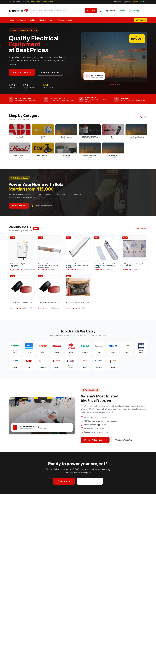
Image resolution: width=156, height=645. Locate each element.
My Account (127, 2)
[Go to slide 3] (115, 84)
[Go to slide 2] (112, 84)
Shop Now (62, 481)
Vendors (135, 2)
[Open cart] (101, 10)
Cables (32, 20)
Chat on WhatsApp (124, 440)
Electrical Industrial (65, 20)
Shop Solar (17, 205)
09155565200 (48, 2)
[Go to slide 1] (109, 84)
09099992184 (36, 2)
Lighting (43, 20)
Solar (52, 20)
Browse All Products (93, 440)
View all (142, 117)
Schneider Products (50, 72)
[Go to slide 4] (117, 84)
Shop (12, 20)
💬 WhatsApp (134, 10)
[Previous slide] (85, 57)
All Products (141, 20)
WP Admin (117, 2)
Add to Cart (23, 250)
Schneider (22, 20)
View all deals (140, 228)
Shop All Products (20, 72)
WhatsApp (143, 2)
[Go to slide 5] (119, 84)
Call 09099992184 (89, 481)
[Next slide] (144, 57)
